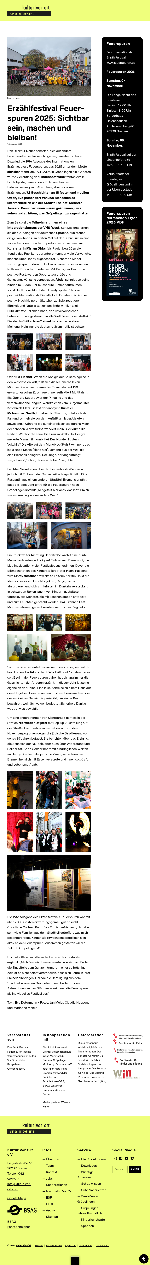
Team (50, 1166)
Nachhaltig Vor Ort (59, 1191)
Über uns (52, 1159)
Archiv (50, 1210)
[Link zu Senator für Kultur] (128, 1041)
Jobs (49, 1178)
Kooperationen (56, 1185)
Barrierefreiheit (54, 1246)
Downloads (89, 1166)
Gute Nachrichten (93, 1190)
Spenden (87, 1226)
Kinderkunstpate (93, 1220)
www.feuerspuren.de (120, 63)
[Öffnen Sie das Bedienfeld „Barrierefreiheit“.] (144, 1259)
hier (44, 450)
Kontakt (51, 1172)
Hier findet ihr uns (93, 1159)
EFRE (50, 1204)
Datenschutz (85, 1246)
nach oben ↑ (102, 1246)
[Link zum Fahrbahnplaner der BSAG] (22, 1210)
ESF (49, 1197)
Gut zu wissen (91, 1184)
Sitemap (52, 1217)
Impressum (70, 1246)
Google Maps (16, 1198)
